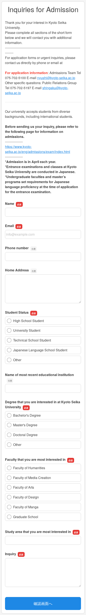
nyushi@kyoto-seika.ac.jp (56, 77)
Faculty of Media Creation (32, 477)
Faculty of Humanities (29, 467)
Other (17, 359)
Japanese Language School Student (40, 350)
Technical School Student (32, 340)
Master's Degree (25, 424)
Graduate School (25, 516)
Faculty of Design (26, 497)
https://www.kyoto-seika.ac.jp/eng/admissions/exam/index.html (37, 149)
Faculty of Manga (25, 507)
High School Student (28, 320)
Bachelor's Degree (27, 415)
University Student (26, 330)
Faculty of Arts (23, 487)
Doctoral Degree (25, 434)
